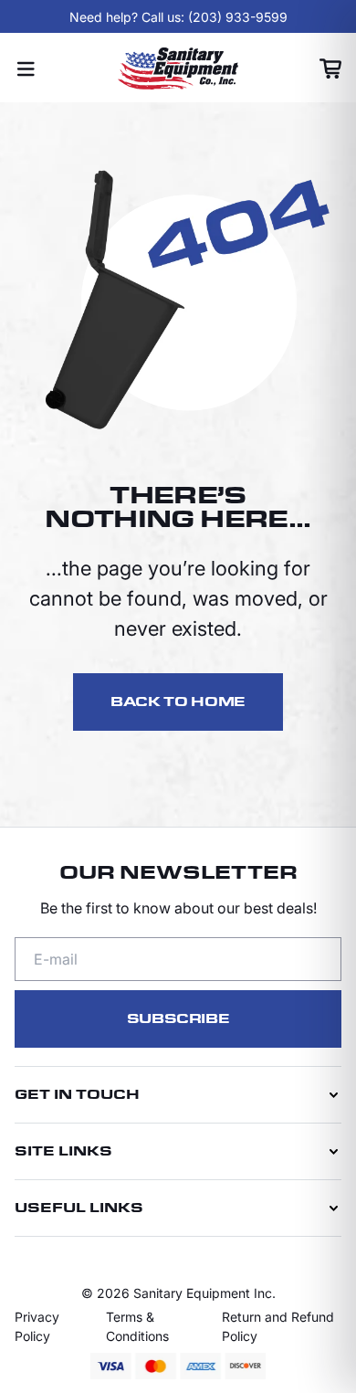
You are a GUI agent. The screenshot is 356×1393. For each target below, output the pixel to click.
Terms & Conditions (137, 1326)
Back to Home (178, 702)
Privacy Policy (37, 1326)
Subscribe (178, 1019)
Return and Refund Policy (278, 1326)
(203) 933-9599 (238, 17)
